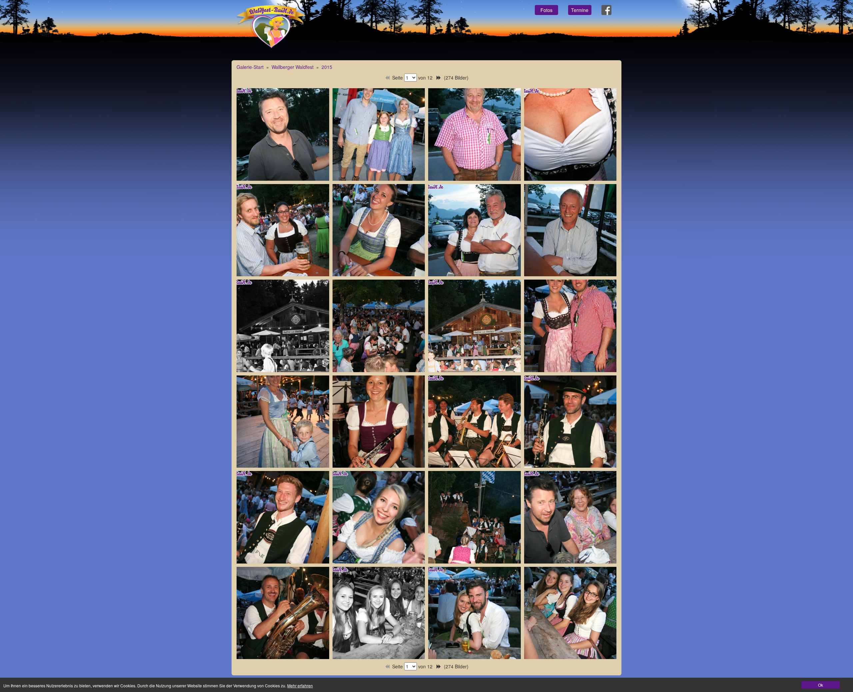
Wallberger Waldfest (293, 67)
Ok (820, 685)
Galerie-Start (250, 67)
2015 (327, 67)
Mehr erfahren (300, 685)
